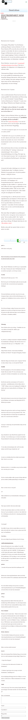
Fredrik (3, 366)
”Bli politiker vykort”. (6, 223)
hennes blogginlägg (13, 121)
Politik (2, 13)
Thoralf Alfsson (14, 10)
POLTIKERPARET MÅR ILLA (12, 16)
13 (24, 242)
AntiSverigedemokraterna (7, 543)
